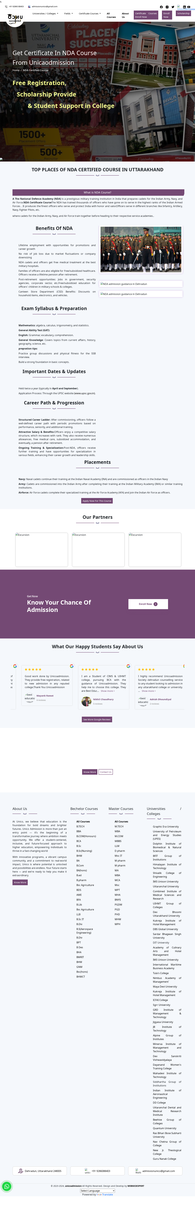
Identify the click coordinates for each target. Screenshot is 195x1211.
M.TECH (119, 826)
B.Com (80, 865)
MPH (117, 924)
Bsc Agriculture (85, 885)
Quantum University (164, 1128)
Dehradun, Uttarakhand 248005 (43, 1171)
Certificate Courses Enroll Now (146, 15)
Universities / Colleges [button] (44, 13)
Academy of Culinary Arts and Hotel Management (167, 951)
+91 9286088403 (101, 1171)
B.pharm (81, 880)
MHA (117, 894)
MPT (117, 890)
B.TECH (80, 826)
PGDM (118, 904)
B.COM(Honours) (86, 836)
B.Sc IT (80, 919)
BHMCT (80, 976)
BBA (78, 831)
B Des (79, 947)
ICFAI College (160, 1000)
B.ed (79, 875)
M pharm (120, 860)
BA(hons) (81, 870)
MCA (117, 880)
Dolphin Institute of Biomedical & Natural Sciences (167, 847)
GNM (79, 967)
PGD (117, 909)
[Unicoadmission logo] (15, 19)
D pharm (120, 851)
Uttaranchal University (166, 886)
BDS (78, 890)
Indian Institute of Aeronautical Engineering (167, 1094)
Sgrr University (161, 1005)
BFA (78, 899)
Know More (90, 771)
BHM (79, 855)
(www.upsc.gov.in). (84, 393)
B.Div (79, 924)
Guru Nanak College (164, 1158)
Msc (117, 885)
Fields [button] (67, 13)
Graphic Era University (166, 826)
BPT (78, 942)
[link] (6, 1186)
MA (117, 870)
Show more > (43, 690)
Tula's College (161, 973)
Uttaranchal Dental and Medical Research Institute (167, 1111)
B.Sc (78, 846)
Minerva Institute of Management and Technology (167, 1047)
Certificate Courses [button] (89, 13)
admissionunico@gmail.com (44, 6)
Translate (107, 1194)
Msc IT (118, 855)
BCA (78, 841)
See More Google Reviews (97, 719)
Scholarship (183, 13)
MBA (117, 831)
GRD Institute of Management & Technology (167, 1013)
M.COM (119, 836)
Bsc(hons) (82, 971)
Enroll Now (166, 15)
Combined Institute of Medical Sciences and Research (167, 895)
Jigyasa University (163, 1022)
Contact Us (105, 771)
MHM (118, 919)
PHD (117, 914)
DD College (159, 1102)
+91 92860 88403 (16, 6)
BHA (78, 952)
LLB (78, 914)
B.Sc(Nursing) (84, 851)
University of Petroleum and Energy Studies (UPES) (167, 835)
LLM (117, 846)
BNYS (118, 899)
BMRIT (80, 957)
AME (79, 894)
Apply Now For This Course (97, 500)
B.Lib (79, 904)
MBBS (118, 841)
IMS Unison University (165, 881)
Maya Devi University (165, 986)
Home (16, 70)
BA (78, 860)
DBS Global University (165, 929)
